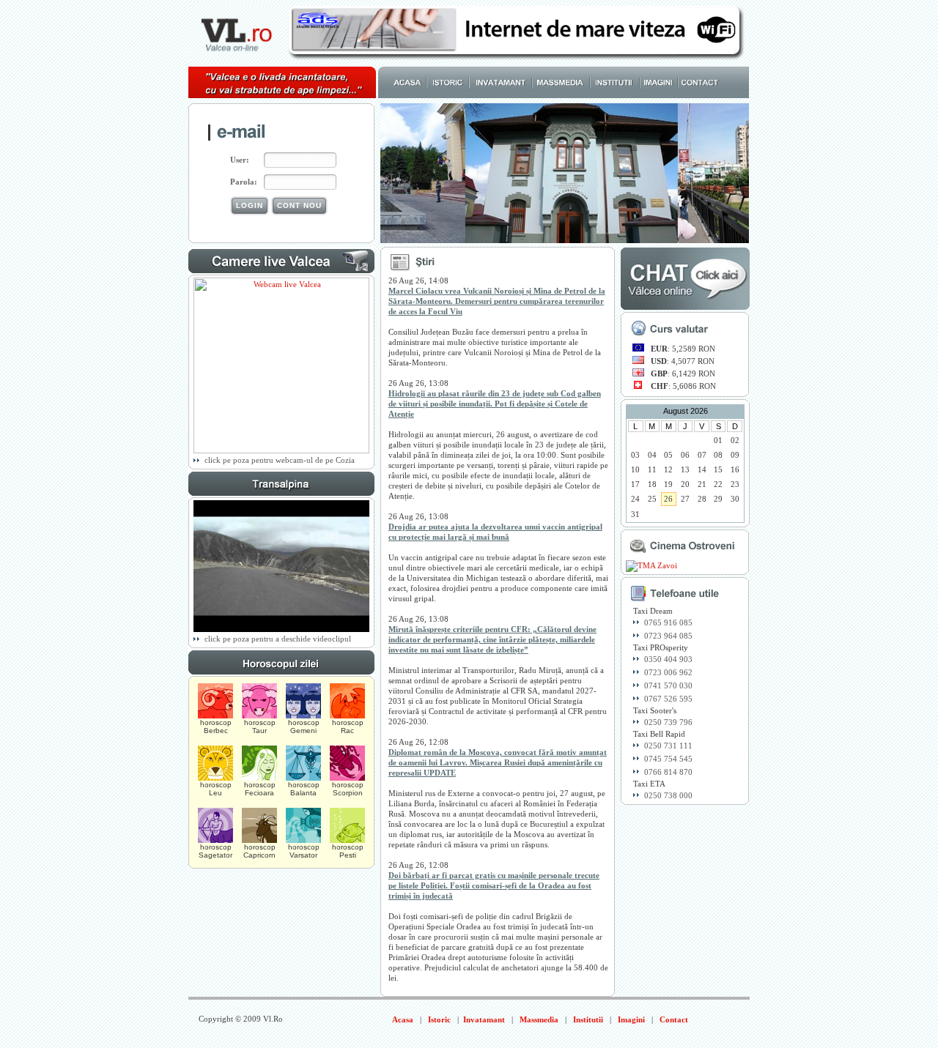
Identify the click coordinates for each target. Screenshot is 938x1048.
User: (239, 159)
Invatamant (484, 1019)
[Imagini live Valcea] (281, 450)
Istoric (439, 1019)
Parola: (243, 181)
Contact (674, 1019)
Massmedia (539, 1019)
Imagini (631, 1019)
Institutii (588, 1019)
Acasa (402, 1019)
